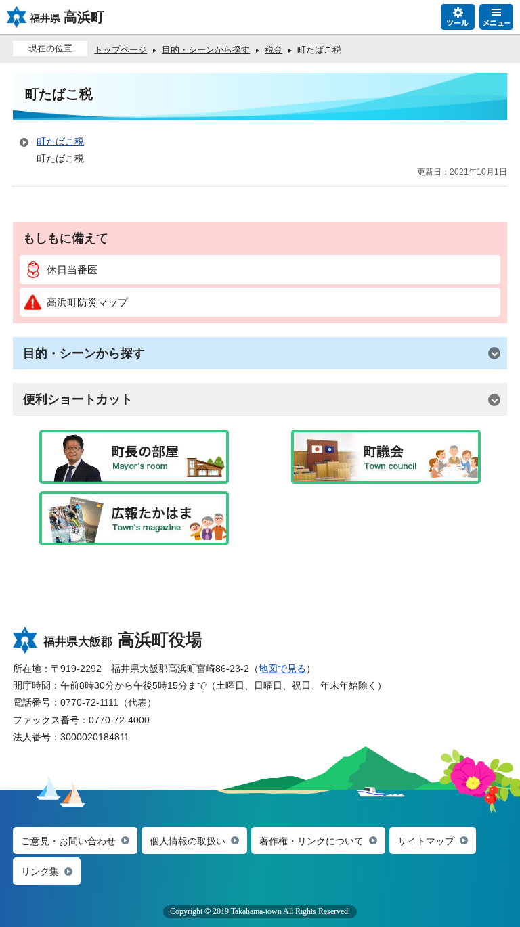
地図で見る (282, 668)
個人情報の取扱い (187, 841)
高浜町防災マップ (87, 302)
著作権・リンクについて (311, 841)
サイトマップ (425, 841)
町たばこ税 (60, 141)
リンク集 (40, 871)
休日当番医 (72, 269)
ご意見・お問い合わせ (68, 841)
